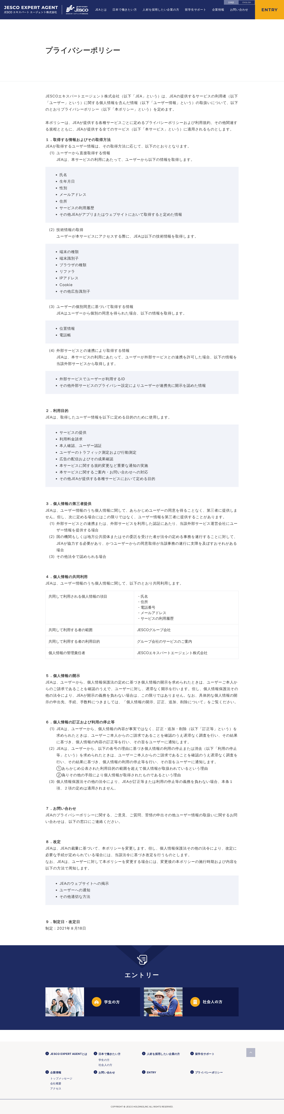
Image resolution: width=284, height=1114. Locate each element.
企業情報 (218, 9)
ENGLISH (246, 2)
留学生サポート (195, 9)
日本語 (231, 2)
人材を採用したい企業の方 (161, 9)
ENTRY (151, 1072)
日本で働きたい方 (124, 9)
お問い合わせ (239, 9)
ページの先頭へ (250, 1052)
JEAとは (101, 9)
